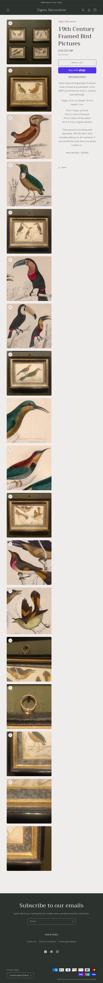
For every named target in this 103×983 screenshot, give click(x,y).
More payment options (77, 77)
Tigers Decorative (68, 979)
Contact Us (31, 942)
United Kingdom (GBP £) (19, 975)
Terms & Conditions (47, 942)
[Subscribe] (73, 921)
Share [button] (63, 167)
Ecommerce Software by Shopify (85, 979)
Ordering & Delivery (67, 942)
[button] (8, 10)
